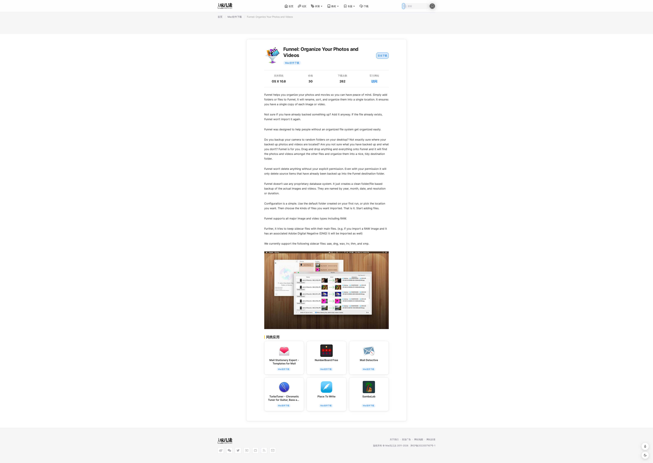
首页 (291, 6)
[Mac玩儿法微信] (229, 450)
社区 (304, 6)
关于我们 (394, 439)
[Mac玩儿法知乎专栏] (247, 450)
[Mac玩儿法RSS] (264, 450)
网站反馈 (430, 439)
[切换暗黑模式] (645, 455)
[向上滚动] (645, 446)
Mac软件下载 (292, 62)
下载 (366, 6)
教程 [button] (333, 6)
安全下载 (382, 55)
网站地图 (418, 439)
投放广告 (406, 439)
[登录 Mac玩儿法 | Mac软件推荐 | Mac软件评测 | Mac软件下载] (432, 5)
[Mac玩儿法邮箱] (273, 450)
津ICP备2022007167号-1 (422, 445)
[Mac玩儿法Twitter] (238, 450)
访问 (374, 81)
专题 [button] (350, 6)
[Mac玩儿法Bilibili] (255, 450)
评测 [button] (317, 6)
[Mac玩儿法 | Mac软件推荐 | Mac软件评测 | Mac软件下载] (226, 6)
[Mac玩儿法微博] (221, 450)
